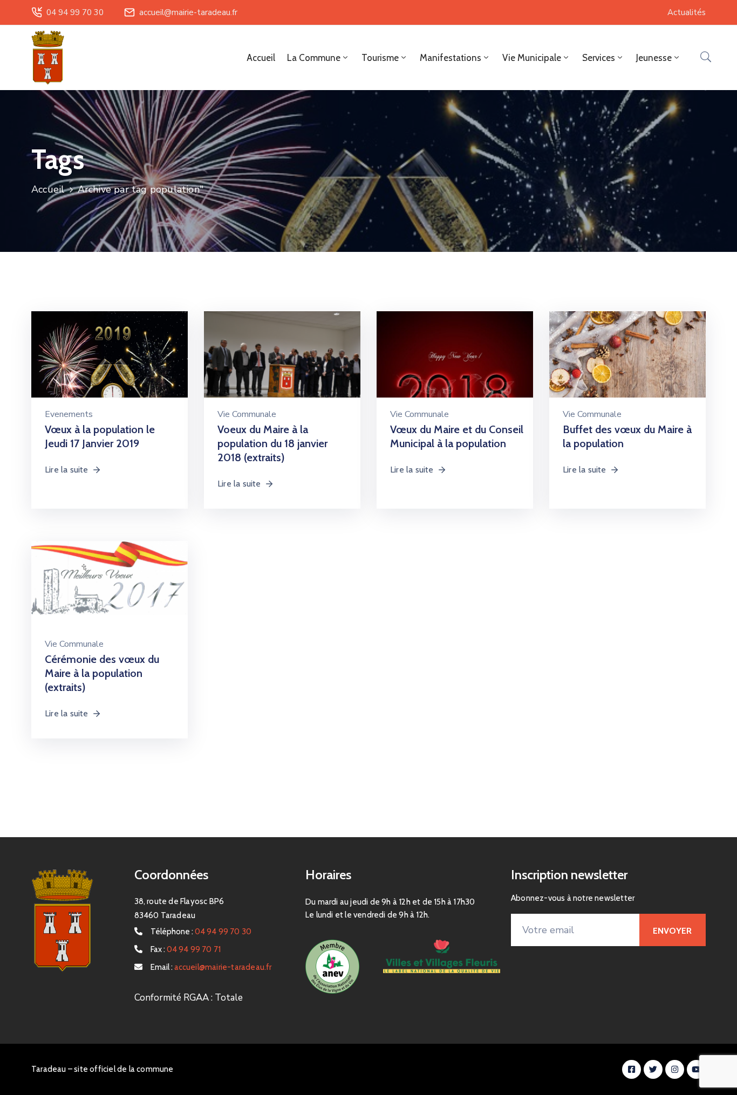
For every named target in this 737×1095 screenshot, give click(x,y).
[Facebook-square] (631, 1069)
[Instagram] (674, 1069)
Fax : (186, 949)
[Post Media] (109, 363)
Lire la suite (66, 469)
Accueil (261, 57)
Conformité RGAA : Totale (188, 997)
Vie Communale (246, 414)
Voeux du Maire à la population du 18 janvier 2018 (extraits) (272, 443)
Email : (211, 967)
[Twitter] (653, 1069)
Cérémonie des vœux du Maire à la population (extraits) (102, 673)
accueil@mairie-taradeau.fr (188, 12)
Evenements (69, 414)
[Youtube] (696, 1069)
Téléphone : (201, 931)
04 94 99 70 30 (75, 12)
